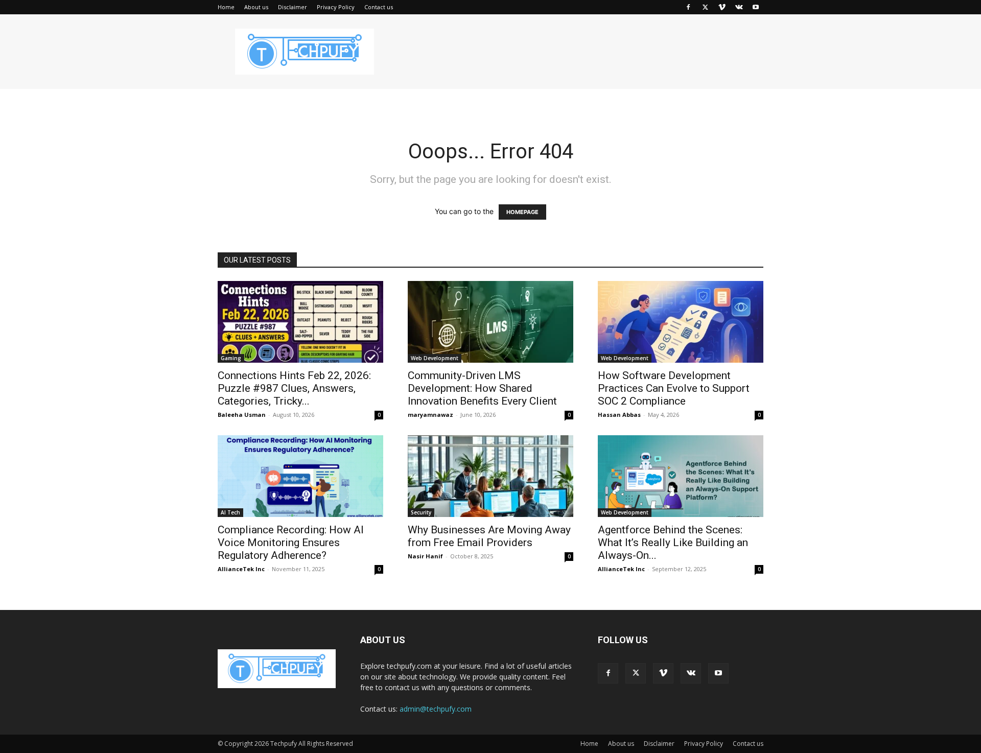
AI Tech (230, 512)
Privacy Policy (336, 7)
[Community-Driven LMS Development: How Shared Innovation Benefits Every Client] (490, 322)
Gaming (231, 358)
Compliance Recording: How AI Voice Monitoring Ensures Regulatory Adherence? (291, 542)
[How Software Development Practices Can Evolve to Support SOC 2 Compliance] (680, 322)
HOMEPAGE (522, 212)
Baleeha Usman (242, 414)
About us (256, 7)
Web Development (434, 358)
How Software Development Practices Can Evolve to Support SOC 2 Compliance (674, 388)
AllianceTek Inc (241, 569)
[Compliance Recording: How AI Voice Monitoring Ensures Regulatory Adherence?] (300, 476)
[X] (705, 7)
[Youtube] (755, 7)
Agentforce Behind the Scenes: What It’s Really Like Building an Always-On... (673, 542)
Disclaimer (292, 7)
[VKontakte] (738, 7)
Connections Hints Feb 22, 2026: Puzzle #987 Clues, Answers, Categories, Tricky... (294, 388)
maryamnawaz (430, 414)
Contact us (378, 7)
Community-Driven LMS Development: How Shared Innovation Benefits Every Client (484, 388)
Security (421, 512)
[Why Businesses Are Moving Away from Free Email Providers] (490, 476)
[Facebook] (688, 7)
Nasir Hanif (425, 556)
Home (226, 7)
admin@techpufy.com (436, 709)
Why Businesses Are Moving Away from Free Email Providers (489, 536)
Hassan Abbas (619, 414)
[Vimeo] (722, 7)
